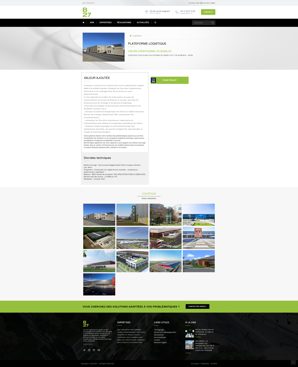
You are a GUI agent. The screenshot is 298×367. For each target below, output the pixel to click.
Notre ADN (87, 344)
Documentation (160, 337)
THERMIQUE (141, 340)
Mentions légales (160, 342)
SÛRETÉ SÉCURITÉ (130, 340)
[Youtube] (99, 350)
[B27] (87, 12)
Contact (208, 12)
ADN (92, 22)
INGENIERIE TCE (122, 335)
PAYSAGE (130, 335)
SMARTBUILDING (137, 337)
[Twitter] (84, 350)
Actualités (143, 22)
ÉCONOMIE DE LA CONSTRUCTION (131, 342)
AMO (118, 330)
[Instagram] (94, 350)
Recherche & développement (165, 332)
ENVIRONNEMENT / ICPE (131, 332)
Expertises (106, 22)
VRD (118, 342)
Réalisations (124, 22)
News (199, 337)
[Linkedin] (89, 350)
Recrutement (159, 335)
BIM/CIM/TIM (125, 330)
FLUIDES (142, 332)
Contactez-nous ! (197, 306)
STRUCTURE (120, 340)
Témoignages (159, 330)
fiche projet (170, 80)
